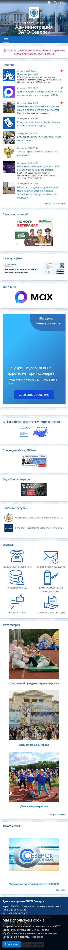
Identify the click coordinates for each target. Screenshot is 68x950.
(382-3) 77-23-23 (17, 909)
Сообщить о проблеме (34, 394)
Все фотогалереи (57, 814)
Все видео (60, 889)
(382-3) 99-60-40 (18, 913)
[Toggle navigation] (6, 40)
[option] (34, 52)
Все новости (59, 203)
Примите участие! (27, 74)
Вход (63, 2)
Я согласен (11, 944)
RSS (49, 203)
